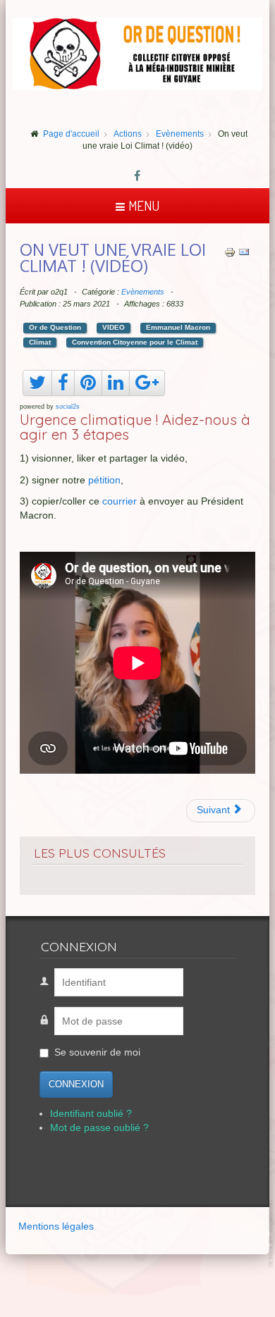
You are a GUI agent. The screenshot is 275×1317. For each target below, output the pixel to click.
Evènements (142, 291)
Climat (40, 342)
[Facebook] (137, 177)
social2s (68, 406)
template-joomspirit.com (271, 1233)
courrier (119, 501)
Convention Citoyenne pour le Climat (134, 342)
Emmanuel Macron (178, 327)
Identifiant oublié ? (91, 1113)
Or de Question (55, 327)
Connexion (76, 1084)
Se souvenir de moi (97, 1052)
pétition (104, 480)
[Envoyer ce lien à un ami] (244, 252)
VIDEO (113, 327)
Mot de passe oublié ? (99, 1128)
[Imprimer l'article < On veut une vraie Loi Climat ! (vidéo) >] (230, 252)
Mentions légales (56, 1226)
